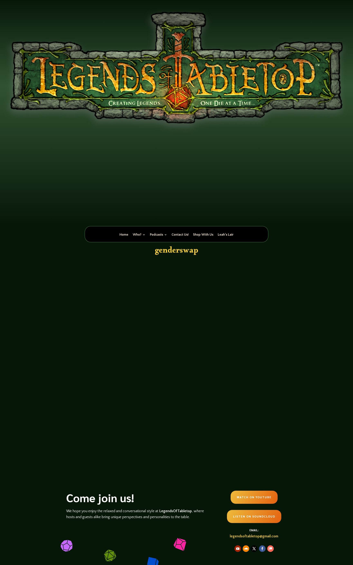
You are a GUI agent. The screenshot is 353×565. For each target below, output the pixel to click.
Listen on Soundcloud (254, 516)
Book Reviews (110, 418)
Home (124, 234)
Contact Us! (180, 234)
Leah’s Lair (225, 234)
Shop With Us (203, 234)
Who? (137, 234)
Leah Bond (80, 418)
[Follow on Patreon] (270, 548)
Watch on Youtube (254, 497)
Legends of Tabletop (174, 418)
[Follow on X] (254, 548)
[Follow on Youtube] (238, 548)
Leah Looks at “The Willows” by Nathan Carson (123, 410)
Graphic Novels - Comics (134, 418)
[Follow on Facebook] (262, 548)
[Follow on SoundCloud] (246, 548)
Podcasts (156, 234)
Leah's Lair (156, 418)
